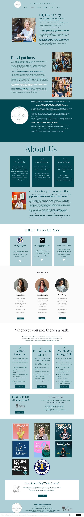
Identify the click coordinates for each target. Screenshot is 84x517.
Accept (78, 515)
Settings (72, 515)
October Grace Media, (55, 510)
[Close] (82, 515)
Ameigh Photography (46, 510)
